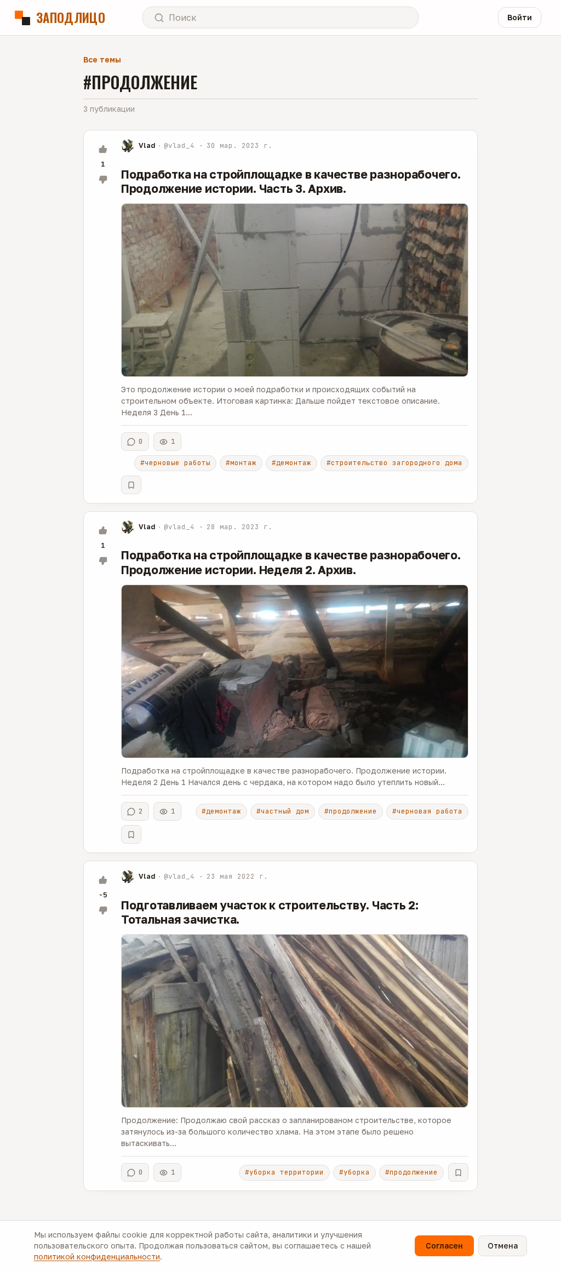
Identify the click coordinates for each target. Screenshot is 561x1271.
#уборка (354, 1172)
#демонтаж (291, 462)
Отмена (503, 1245)
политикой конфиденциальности (97, 1256)
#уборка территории (284, 1172)
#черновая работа (427, 811)
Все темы (102, 59)
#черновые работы (175, 462)
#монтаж (241, 462)
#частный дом (282, 811)
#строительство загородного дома (394, 462)
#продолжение (350, 811)
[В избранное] (131, 485)
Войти (519, 17)
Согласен (444, 1245)
